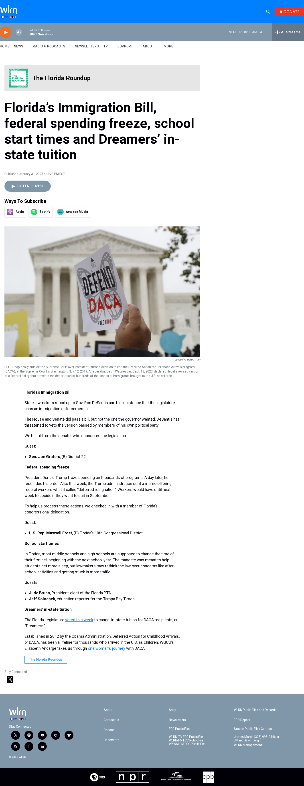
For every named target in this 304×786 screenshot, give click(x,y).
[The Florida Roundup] (18, 78)
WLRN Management (248, 745)
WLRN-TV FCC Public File (186, 737)
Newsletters (87, 46)
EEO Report (242, 720)
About (148, 46)
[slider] (26, 32)
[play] (5, 32)
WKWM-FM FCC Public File (187, 744)
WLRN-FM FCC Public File (186, 740)
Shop (172, 710)
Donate (109, 730)
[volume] (19, 32)
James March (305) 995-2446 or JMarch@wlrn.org (256, 738)
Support (125, 46)
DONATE (292, 11)
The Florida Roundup (61, 78)
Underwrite (111, 740)
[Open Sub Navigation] (26, 46)
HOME (5, 46)
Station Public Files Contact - (254, 729)
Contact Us (111, 720)
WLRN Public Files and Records (255, 710)
